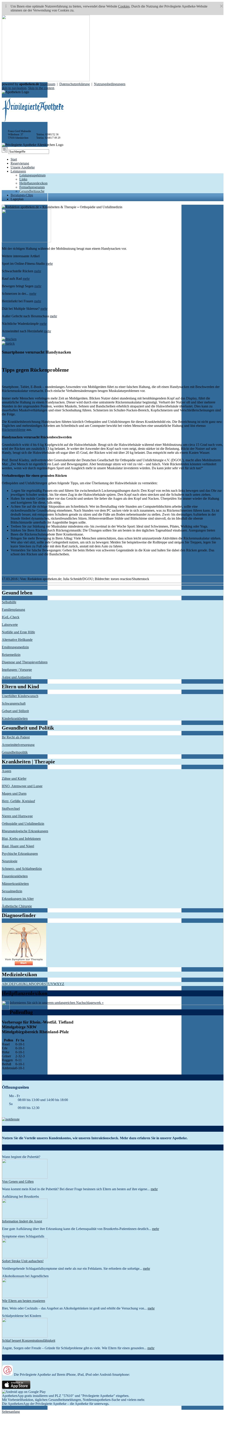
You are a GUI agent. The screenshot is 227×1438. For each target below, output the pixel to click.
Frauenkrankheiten (15, 876)
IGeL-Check (10, 617)
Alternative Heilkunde (17, 639)
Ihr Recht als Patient (16, 737)
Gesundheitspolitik (15, 752)
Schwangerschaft (14, 703)
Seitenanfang (11, 1411)
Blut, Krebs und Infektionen (21, 838)
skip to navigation (14, 88)
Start (14, 159)
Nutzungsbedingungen (109, 84)
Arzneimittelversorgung (18, 745)
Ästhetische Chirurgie (17, 906)
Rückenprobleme (14, 429)
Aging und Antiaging (16, 677)
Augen (6, 771)
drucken (10, 339)
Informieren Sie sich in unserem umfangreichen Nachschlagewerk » (57, 1003)
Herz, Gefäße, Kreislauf (18, 801)
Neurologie (9, 861)
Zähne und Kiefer (14, 778)
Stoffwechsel (11, 808)
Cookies (124, 6)
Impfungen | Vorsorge (17, 670)
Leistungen (18, 171)
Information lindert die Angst (22, 1221)
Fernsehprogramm (32, 187)
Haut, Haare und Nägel (18, 846)
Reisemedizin (11, 655)
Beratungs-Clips (22, 195)
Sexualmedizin (12, 891)
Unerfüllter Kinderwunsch (20, 696)
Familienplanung (13, 609)
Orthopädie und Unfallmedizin (23, 823)
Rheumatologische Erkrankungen (25, 831)
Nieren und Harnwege (17, 816)
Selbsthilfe (9, 602)
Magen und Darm (14, 793)
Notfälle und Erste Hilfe (18, 632)
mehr (49, 263)
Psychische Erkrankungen (20, 853)
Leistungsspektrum (32, 175)
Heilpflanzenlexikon (33, 183)
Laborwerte (10, 624)
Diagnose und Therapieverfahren (25, 662)
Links (23, 179)
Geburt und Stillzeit (15, 711)
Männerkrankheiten (15, 884)
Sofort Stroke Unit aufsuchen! (23, 1261)
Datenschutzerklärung (74, 84)
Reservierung (20, 163)
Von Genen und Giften (18, 1181)
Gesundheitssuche (31, 191)
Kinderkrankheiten (15, 718)
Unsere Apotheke (23, 167)
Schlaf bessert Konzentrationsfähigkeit (28, 1340)
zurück (10, 343)
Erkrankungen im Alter (18, 899)
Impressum (47, 84)
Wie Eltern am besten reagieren (23, 1301)
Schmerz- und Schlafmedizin (22, 868)
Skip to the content (41, 88)
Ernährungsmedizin (15, 647)
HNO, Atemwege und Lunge (22, 786)
